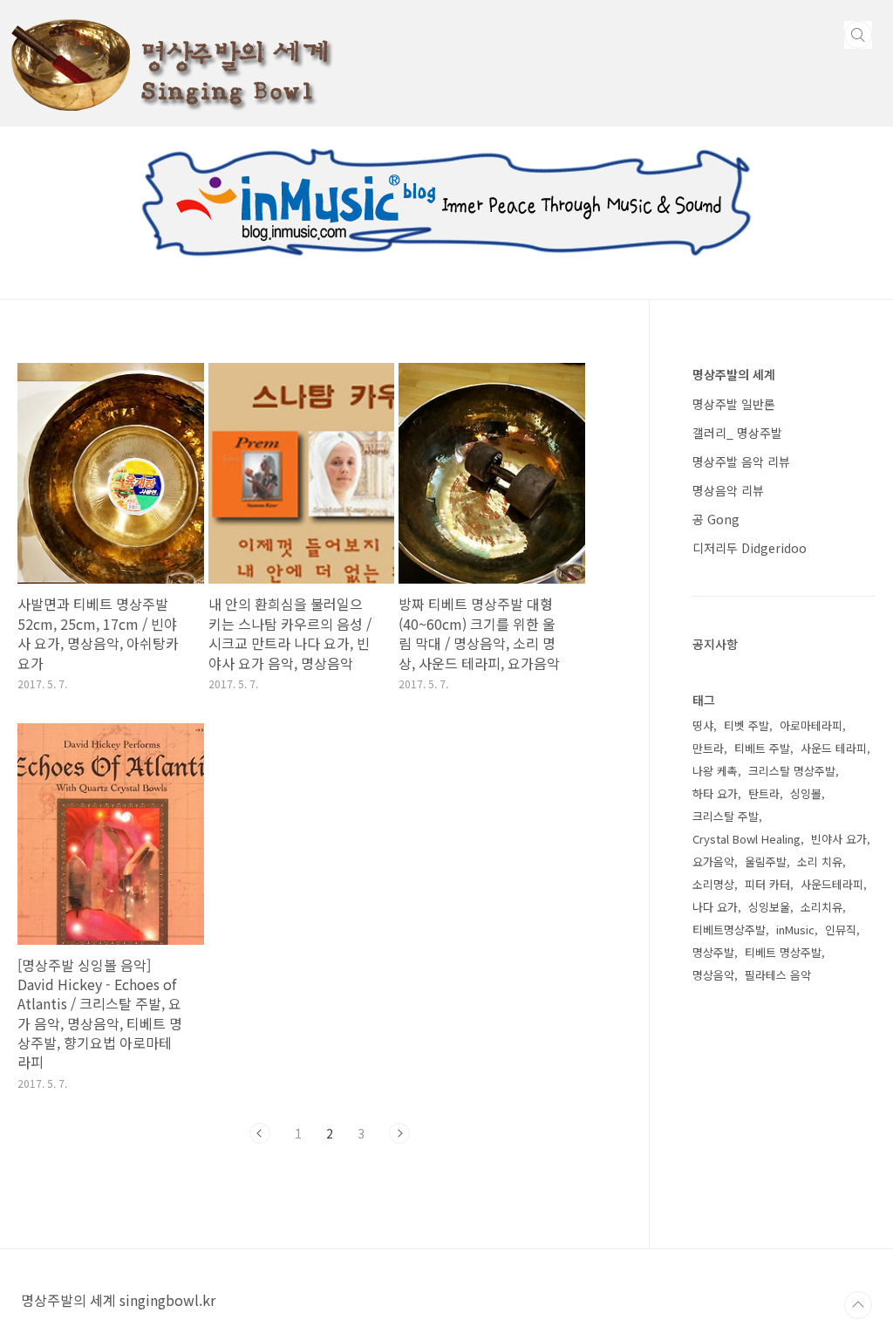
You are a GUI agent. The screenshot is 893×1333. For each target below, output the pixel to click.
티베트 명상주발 (783, 952)
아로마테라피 (811, 725)
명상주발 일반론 (733, 404)
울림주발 (766, 861)
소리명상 (713, 884)
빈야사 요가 (839, 839)
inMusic (795, 929)
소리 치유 (819, 861)
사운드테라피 (832, 884)
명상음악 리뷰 (728, 490)
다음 (399, 1133)
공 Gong (716, 519)
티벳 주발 (746, 725)
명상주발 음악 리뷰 (741, 461)
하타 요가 (715, 793)
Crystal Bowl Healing (746, 839)
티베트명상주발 (729, 929)
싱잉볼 (805, 793)
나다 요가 (715, 907)
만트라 (708, 748)
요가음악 (713, 861)
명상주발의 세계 (733, 374)
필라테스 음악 (778, 975)
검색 (858, 35)
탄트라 (764, 793)
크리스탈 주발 (725, 816)
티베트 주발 (762, 748)
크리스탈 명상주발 (791, 770)
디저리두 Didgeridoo (749, 548)
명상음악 (713, 975)
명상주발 (713, 952)
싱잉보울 (769, 907)
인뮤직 (840, 929)
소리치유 (821, 907)
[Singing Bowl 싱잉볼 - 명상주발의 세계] (170, 15)
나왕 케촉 (715, 770)
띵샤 (702, 725)
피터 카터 (767, 884)
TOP (858, 1305)
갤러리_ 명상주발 (737, 432)
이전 (259, 1133)
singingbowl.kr (167, 1299)
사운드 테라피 (834, 748)
